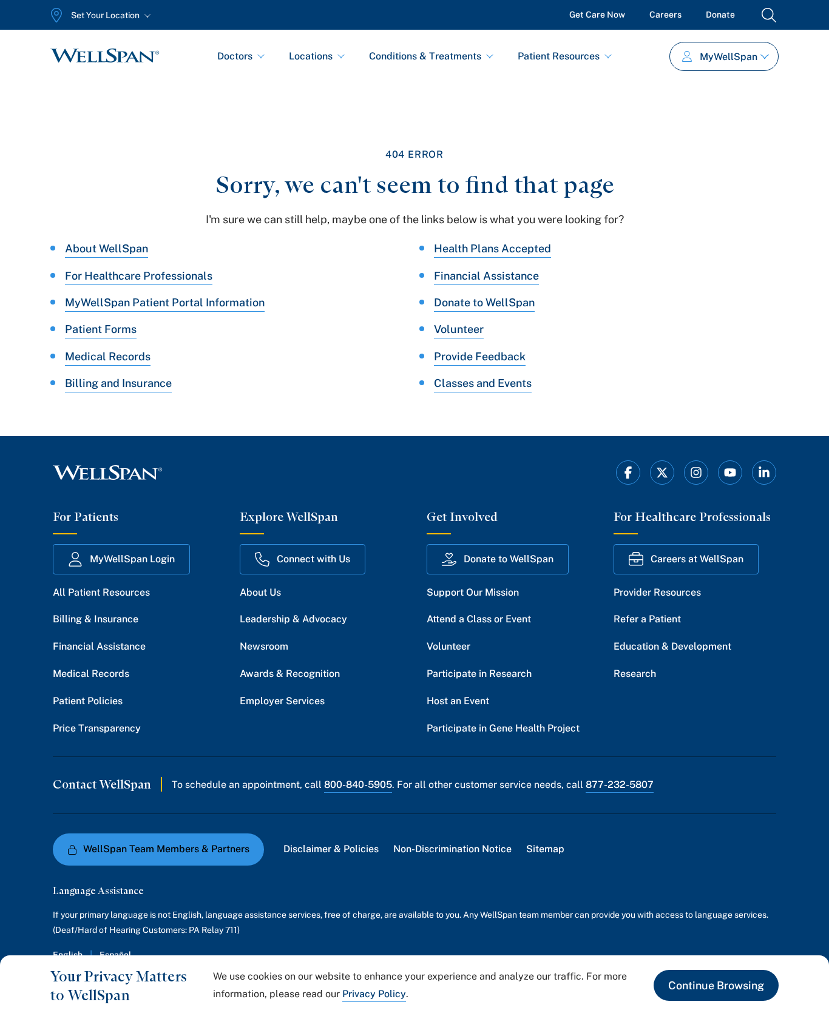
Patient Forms (101, 329)
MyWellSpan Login (132, 559)
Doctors (234, 56)
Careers (665, 14)
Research (635, 673)
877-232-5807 (620, 784)
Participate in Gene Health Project (503, 728)
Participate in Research (479, 673)
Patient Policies (88, 701)
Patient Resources (559, 56)
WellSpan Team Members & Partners (166, 849)
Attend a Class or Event (479, 619)
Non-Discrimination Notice (452, 849)
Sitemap (545, 849)
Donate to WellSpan (484, 302)
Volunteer (459, 329)
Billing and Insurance (118, 383)
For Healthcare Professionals (138, 275)
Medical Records (108, 356)
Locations (311, 56)
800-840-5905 (358, 784)
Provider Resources (657, 592)
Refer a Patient (647, 619)
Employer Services (282, 701)
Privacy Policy (374, 994)
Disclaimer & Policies (331, 849)
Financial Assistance (486, 275)
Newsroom (264, 646)
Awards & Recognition (290, 673)
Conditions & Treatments (425, 56)
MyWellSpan (728, 56)
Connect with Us (313, 559)
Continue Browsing (716, 985)
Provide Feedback (480, 356)
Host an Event (458, 701)
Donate (720, 14)
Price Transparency (97, 728)
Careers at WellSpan (697, 559)
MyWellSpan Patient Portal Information (165, 302)
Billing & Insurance (95, 619)
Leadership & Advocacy (293, 619)
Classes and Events (483, 383)
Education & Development (672, 646)
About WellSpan (106, 248)
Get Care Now (597, 14)
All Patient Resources (101, 592)
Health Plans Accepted (492, 248)
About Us (260, 592)
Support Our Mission (473, 592)
